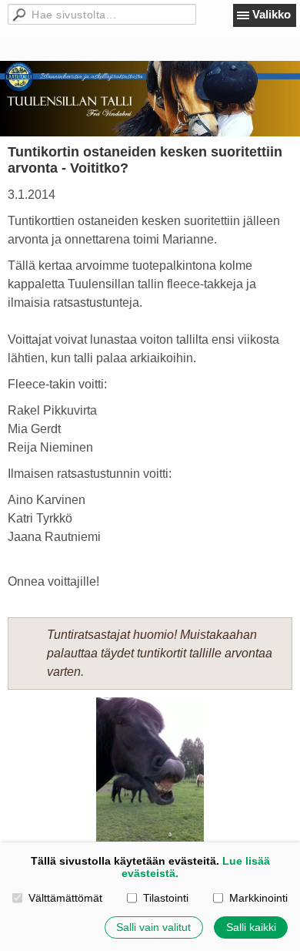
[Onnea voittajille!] (150, 769)
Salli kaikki (251, 927)
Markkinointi (258, 898)
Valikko (271, 14)
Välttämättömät (65, 898)
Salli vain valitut (153, 927)
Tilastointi (165, 898)
